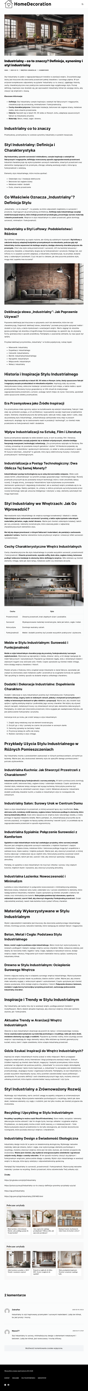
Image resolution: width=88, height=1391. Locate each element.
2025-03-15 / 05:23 (78, 1309)
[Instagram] (5, 1385)
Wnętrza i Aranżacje (28, 70)
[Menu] (83, 4)
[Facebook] (8, 1385)
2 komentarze (44, 70)
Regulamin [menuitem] (15, 1378)
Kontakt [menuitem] (7, 1378)
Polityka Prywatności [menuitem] (28, 1378)
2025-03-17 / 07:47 (78, 1331)
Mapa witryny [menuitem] (42, 1378)
